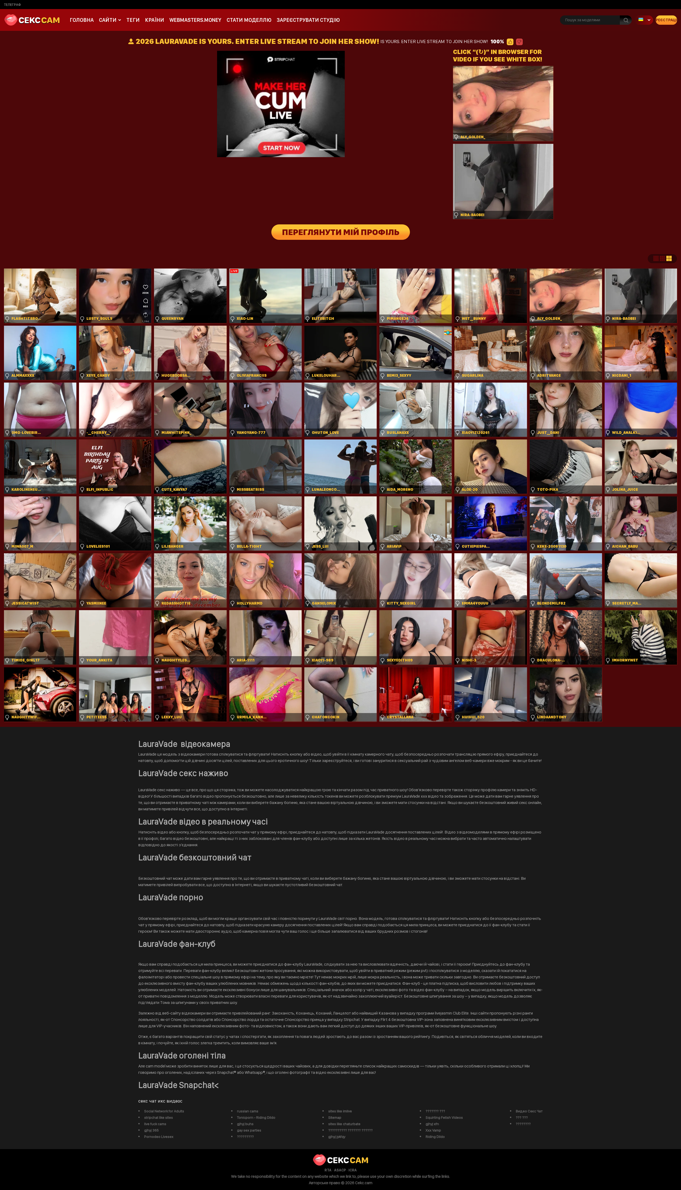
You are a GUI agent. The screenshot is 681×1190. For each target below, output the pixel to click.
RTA (328, 1170)
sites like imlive (340, 1111)
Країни (154, 20)
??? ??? (522, 1117)
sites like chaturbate (344, 1124)
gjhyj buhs (245, 1124)
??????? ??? (435, 1111)
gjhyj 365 (151, 1130)
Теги (133, 20)
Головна (82, 20)
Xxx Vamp (433, 1130)
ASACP (340, 1170)
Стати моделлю (249, 20)
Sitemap (334, 1117)
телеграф (12, 4)
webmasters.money (195, 20)
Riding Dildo (435, 1136)
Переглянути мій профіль (340, 232)
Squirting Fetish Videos (444, 1117)
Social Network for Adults (164, 1111)
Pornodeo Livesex (158, 1136)
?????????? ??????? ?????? (350, 1130)
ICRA (352, 1170)
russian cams (247, 1111)
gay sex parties (249, 1130)
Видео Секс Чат (529, 1111)
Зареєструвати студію (308, 20)
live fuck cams (155, 1124)
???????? (523, 1124)
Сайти (108, 20)
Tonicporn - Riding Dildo (256, 1117)
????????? (245, 1136)
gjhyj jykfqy (336, 1136)
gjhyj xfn (432, 1124)
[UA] (643, 20)
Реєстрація (666, 20)
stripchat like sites (158, 1117)
